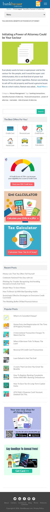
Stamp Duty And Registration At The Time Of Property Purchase (30, 325)
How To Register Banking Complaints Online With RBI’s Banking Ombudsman (29, 376)
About (6, 503)
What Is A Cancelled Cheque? (25, 316)
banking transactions (37, 93)
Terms (36, 503)
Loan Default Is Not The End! (25, 358)
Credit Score (39, 133)
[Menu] (45, 3)
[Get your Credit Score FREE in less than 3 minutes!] (22, 189)
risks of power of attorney (27, 100)
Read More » (42, 86)
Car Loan (25, 145)
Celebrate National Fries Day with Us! (18, 278)
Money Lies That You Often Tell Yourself (18, 274)
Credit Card (10, 133)
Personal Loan (25, 133)
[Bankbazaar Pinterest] (33, 499)
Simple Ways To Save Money (14, 288)
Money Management (17, 93)
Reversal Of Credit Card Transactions (28, 350)
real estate (13, 100)
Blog (30, 503)
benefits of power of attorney (12, 97)
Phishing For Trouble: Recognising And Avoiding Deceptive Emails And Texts (21, 282)
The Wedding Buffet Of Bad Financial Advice (20, 301)
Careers (13, 503)
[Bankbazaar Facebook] (24, 499)
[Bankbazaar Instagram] (29, 499)
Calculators (39, 145)
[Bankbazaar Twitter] (14, 499)
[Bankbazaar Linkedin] (19, 499)
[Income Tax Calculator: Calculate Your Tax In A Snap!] (22, 257)
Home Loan (10, 145)
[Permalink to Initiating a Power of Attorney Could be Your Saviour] (25, 64)
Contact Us (22, 503)
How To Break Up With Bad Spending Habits (20, 291)
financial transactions (32, 97)
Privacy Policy (39, 508)
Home (9, 9)
